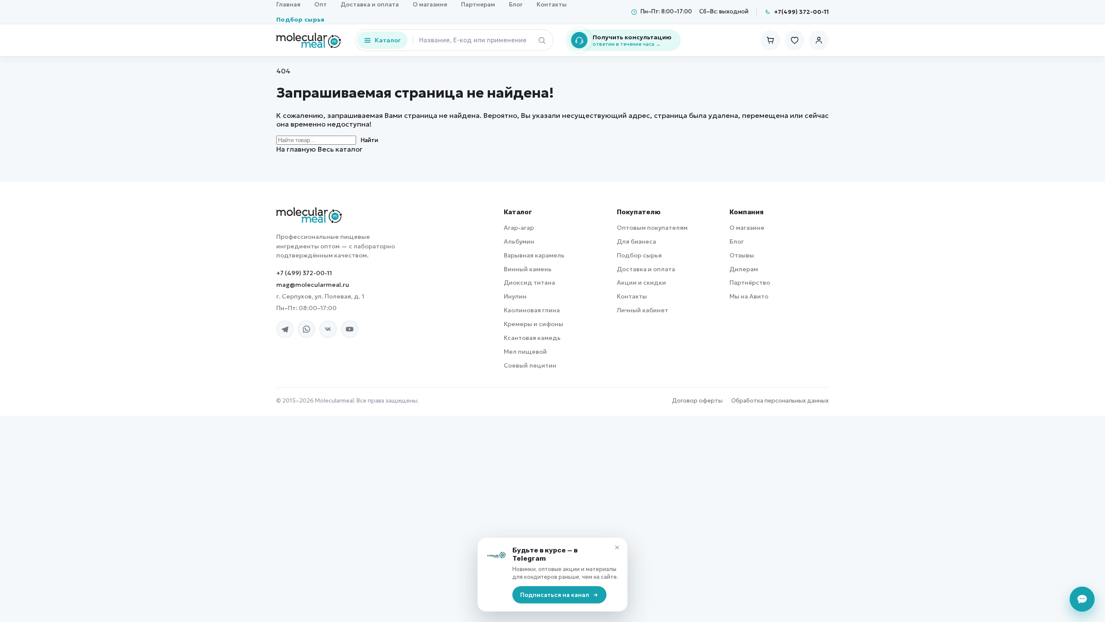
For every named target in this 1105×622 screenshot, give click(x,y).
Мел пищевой (525, 351)
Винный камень (528, 269)
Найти (369, 140)
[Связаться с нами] (1082, 599)
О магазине (746, 228)
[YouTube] (349, 329)
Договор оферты (697, 400)
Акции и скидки (641, 282)
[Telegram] (285, 329)
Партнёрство (749, 282)
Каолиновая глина (532, 310)
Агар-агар (519, 228)
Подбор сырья (300, 19)
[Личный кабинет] (819, 40)
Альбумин (519, 241)
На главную (296, 149)
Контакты (632, 296)
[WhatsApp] (306, 329)
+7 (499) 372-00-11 (304, 273)
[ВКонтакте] (328, 329)
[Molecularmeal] (309, 215)
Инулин (515, 296)
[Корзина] (770, 40)
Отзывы (741, 255)
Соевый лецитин (530, 365)
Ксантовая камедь (532, 338)
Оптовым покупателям (652, 228)
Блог (736, 241)
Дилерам (743, 269)
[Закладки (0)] (795, 40)
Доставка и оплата (646, 269)
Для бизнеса (636, 241)
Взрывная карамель (534, 255)
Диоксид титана (529, 282)
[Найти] (541, 40)
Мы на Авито (748, 296)
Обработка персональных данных (780, 400)
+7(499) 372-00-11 (801, 12)
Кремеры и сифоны (533, 324)
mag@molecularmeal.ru (312, 285)
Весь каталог (340, 149)
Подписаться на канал (554, 595)
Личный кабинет (642, 310)
